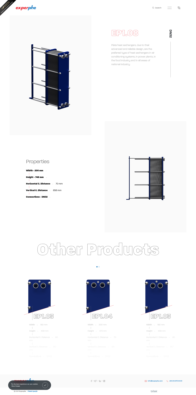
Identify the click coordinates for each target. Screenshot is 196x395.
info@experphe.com (155, 381)
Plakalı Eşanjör (33, 391)
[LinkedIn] (101, 381)
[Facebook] (92, 381)
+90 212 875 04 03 (175, 381)
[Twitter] (96, 381)
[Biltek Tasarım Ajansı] (154, 391)
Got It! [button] (45, 383)
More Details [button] (16, 386)
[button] (97, 266)
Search (158, 8)
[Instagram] (104, 381)
